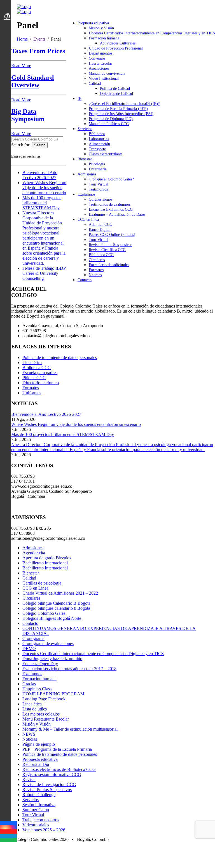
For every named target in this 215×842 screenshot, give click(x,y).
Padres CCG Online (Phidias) (112, 235)
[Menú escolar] (7, 23)
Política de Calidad (115, 88)
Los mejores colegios (41, 714)
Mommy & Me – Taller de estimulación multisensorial (70, 729)
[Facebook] (8, 823)
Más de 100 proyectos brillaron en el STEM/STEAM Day (41, 202)
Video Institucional (104, 78)
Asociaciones (99, 68)
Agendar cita (33, 552)
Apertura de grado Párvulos (46, 557)
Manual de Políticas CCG (109, 124)
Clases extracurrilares (105, 154)
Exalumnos (86, 194)
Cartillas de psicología (41, 583)
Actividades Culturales (117, 43)
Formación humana (104, 38)
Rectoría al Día (35, 764)
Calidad (95, 83)
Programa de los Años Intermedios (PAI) (121, 114)
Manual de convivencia (107, 73)
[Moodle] (7, 9)
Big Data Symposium (28, 115)
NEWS (28, 734)
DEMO (29, 648)
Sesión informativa (38, 804)
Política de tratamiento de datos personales (59, 357)
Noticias (95, 275)
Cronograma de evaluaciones (48, 643)
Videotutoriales (35, 824)
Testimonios (98, 189)
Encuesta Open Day (40, 663)
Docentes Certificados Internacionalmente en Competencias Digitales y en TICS (152, 33)
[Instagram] (8, 827)
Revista (29, 779)
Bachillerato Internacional (45, 562)
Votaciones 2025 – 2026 (43, 829)
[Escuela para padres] (7, 26)
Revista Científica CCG (107, 250)
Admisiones (87, 174)
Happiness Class (37, 688)
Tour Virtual (98, 184)
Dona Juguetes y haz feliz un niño (52, 658)
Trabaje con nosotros (40, 819)
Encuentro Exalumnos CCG (111, 209)
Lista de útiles (34, 709)
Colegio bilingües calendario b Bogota (56, 608)
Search (39, 145)
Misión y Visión (101, 28)
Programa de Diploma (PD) (111, 119)
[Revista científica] (7, 28)
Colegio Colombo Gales (43, 613)
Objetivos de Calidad (116, 94)
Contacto (85, 280)
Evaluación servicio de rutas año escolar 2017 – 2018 (69, 668)
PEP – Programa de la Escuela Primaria (57, 749)
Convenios (97, 58)
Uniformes (31, 392)
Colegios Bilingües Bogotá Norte (51, 618)
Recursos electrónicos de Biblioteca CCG (59, 769)
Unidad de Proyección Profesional (116, 48)
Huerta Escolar (100, 63)
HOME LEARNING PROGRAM (53, 693)
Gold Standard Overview (32, 81)
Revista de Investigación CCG (49, 784)
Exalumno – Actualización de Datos (117, 214)
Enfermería (98, 169)
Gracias (29, 683)
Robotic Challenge (38, 794)
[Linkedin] (8, 836)
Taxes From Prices (38, 51)
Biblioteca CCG (101, 255)
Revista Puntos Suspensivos (110, 245)
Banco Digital (100, 229)
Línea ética (32, 362)
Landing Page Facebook (44, 698)
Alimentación (99, 144)
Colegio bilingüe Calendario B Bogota (56, 603)
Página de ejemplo (38, 744)
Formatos (96, 270)
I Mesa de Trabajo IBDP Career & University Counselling (44, 273)
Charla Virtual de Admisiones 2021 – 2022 (60, 593)
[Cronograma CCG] (7, 3)
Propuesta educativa (93, 23)
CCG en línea (88, 219)
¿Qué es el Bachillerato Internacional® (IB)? (124, 104)
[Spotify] (8, 840)
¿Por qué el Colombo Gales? (111, 179)
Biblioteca (97, 134)
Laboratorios (99, 139)
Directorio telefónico (40, 382)
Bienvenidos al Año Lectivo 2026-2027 (39, 175)
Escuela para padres (39, 372)
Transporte (97, 149)
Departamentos (100, 53)
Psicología (97, 164)
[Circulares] (7, 6)
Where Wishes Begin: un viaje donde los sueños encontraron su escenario (44, 187)
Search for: (21, 144)
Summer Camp (35, 809)
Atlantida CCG (100, 224)
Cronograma (33, 638)
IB (79, 99)
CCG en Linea (35, 588)
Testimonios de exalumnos (109, 204)
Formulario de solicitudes (109, 265)
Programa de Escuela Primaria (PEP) (118, 109)
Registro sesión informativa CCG (51, 774)
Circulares (97, 260)
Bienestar (85, 159)
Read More (21, 65)
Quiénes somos (100, 199)
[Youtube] (8, 831)
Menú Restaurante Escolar (45, 719)
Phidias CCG (34, 377)
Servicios (85, 129)
